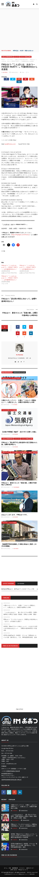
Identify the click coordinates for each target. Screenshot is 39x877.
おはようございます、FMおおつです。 (14, 515)
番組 (30, 56)
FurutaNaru (16, 487)
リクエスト (22, 868)
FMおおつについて (23, 869)
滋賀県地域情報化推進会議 (8, 780)
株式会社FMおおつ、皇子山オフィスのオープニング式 (17, 589)
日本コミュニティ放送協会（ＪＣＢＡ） (12, 768)
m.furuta (5, 72)
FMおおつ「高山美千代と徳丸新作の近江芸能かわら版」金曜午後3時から (19, 443)
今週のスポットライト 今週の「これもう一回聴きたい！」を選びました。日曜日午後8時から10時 (18, 401)
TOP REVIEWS (20, 583)
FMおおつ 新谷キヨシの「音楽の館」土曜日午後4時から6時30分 (19, 484)
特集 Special (24, 452)
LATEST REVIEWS (8, 583)
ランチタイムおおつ (16, 378)
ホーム (5, 868)
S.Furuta (15, 404)
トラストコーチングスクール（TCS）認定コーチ (14, 777)
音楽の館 (35, 452)
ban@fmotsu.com (10, 144)
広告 (10, 868)
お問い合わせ (13, 869)
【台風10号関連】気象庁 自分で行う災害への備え (18, 432)
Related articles (7, 372)
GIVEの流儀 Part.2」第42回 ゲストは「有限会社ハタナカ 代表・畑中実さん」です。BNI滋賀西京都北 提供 (24, 845)
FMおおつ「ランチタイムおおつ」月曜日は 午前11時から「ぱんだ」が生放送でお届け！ (24, 825)
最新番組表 (15, 868)
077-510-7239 (9, 751)
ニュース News (12, 410)
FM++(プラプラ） (6, 378)
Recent (4, 799)
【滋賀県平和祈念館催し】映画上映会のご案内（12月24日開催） (18, 545)
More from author (19, 372)
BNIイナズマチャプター (7, 775)
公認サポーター (30, 868)
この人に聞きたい (15, 452)
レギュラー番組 (24, 56)
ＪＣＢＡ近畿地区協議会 (8, 771)
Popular (12, 799)
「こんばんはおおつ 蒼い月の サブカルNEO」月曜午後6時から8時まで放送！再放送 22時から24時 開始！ (24, 816)
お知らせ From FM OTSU (7, 56)
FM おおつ (11, 872)
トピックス (16, 56)
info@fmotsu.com (11, 763)
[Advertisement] (19, 28)
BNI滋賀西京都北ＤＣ (7, 773)
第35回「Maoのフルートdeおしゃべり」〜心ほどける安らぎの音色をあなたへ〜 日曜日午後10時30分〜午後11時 (24, 835)
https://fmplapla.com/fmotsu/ (20, 234)
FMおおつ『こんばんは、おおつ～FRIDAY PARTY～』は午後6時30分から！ (9, 267)
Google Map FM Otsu (7, 748)
